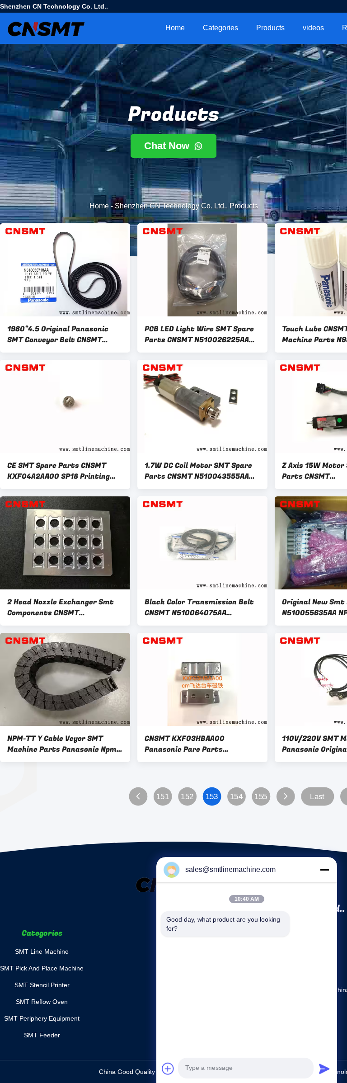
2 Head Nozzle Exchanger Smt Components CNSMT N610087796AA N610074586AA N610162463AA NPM (62, 607)
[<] (138, 796)
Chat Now (168, 145)
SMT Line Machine (42, 951)
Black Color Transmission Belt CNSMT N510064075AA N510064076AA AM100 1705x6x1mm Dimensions (199, 607)
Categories (220, 28)
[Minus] (324, 869)
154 (236, 796)
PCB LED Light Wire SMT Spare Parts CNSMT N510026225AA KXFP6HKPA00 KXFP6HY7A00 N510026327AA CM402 (199, 334)
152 (187, 796)
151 (162, 796)
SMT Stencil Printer (42, 985)
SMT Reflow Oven (42, 1001)
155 (260, 796)
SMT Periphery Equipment (42, 1018)
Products (270, 28)
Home (175, 28)
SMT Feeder (42, 1035)
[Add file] (168, 1068)
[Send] (324, 1068)
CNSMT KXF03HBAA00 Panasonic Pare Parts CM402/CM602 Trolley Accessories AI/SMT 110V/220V (201, 744)
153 (212, 796)
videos (313, 28)
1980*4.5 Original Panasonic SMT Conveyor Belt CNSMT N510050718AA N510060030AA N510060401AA (63, 334)
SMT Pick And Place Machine (42, 968)
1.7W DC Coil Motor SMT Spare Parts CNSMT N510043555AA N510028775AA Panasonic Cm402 (198, 471)
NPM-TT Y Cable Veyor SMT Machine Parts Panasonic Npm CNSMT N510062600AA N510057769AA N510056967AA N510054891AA (62, 744)
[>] (285, 796)
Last (317, 796)
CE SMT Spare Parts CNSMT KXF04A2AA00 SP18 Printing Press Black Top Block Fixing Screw (58, 471)
